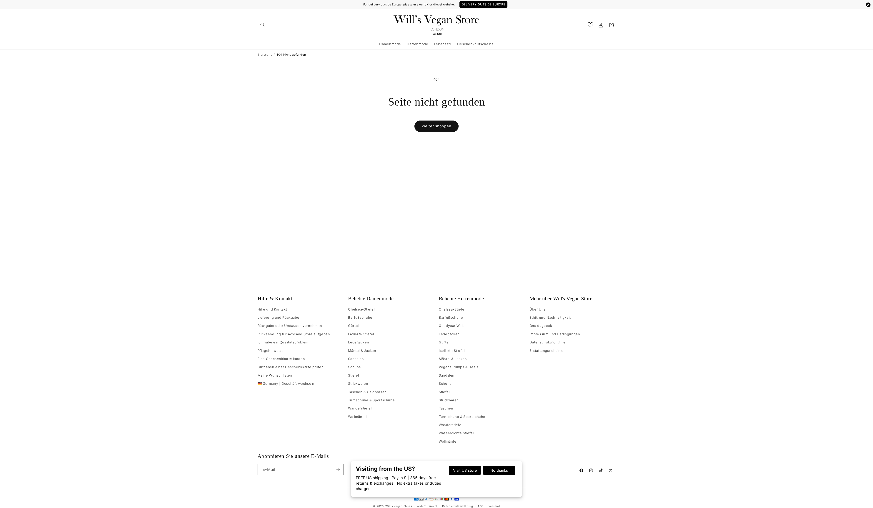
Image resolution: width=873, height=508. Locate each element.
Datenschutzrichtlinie (547, 342)
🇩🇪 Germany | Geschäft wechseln (286, 384)
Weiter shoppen (437, 126)
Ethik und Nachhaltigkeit (550, 318)
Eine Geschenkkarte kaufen (281, 359)
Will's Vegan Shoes (398, 506)
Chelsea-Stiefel (361, 309)
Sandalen (356, 359)
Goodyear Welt (451, 326)
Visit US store (465, 470)
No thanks (499, 470)
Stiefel (353, 375)
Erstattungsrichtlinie (546, 351)
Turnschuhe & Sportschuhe (371, 400)
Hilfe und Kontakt (272, 309)
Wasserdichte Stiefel (456, 433)
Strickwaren (358, 384)
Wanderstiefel (359, 408)
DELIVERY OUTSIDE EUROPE (483, 4)
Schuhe (354, 367)
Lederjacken (358, 342)
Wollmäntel (357, 417)
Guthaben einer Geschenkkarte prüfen (291, 367)
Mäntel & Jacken (362, 351)
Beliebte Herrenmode (461, 298)
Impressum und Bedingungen (554, 334)
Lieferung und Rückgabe (278, 318)
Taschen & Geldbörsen (367, 392)
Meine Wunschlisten (275, 375)
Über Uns (537, 309)
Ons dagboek (540, 326)
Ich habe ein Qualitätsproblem (283, 342)
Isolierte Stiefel (361, 334)
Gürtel (353, 326)
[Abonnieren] (338, 469)
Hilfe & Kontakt (275, 298)
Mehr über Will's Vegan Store (560, 298)
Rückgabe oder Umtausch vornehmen (290, 326)
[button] (263, 25)
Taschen (446, 408)
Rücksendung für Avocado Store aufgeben (294, 334)
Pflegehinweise (271, 351)
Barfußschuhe (360, 318)
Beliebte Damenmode (371, 298)
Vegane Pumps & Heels (459, 367)
